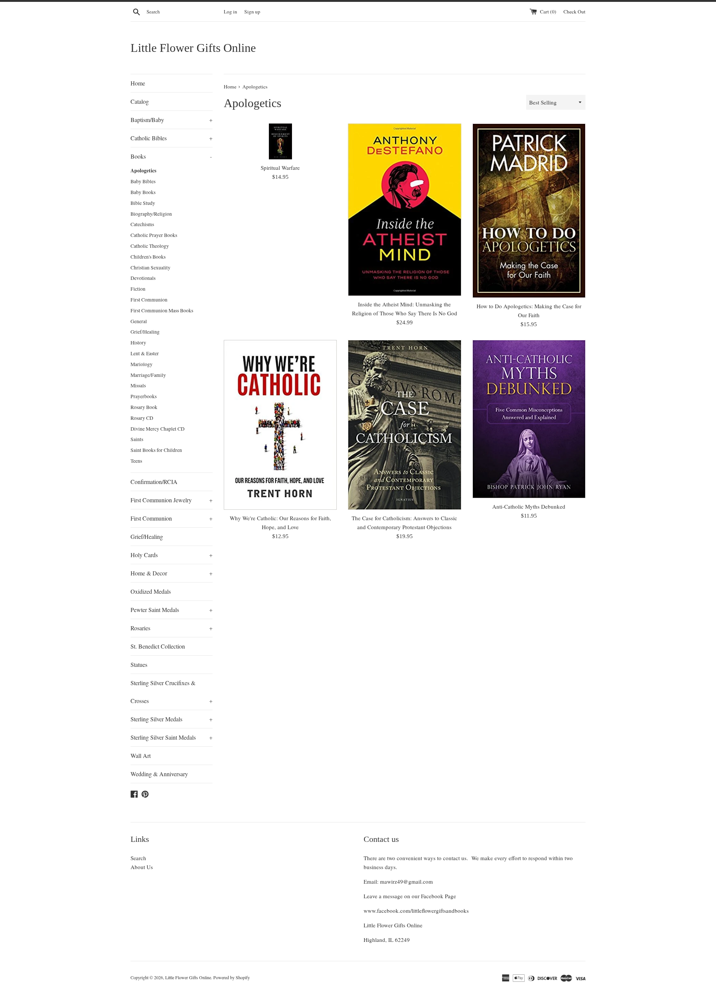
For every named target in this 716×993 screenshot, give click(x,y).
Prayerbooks (144, 396)
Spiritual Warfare (280, 167)
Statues (139, 664)
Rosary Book (144, 407)
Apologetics (143, 170)
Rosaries (172, 628)
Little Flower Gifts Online (193, 47)
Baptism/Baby (172, 120)
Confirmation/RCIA (154, 481)
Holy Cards (172, 555)
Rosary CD (142, 418)
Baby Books (143, 192)
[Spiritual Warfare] (280, 141)
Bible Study (143, 203)
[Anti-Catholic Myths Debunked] (528, 419)
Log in (230, 11)
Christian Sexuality (150, 267)
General (139, 321)
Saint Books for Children (156, 450)
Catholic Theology (150, 246)
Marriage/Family (148, 375)
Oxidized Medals (151, 591)
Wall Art (141, 755)
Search (138, 858)
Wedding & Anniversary (159, 774)
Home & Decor (172, 573)
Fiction (138, 288)
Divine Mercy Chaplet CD (158, 428)
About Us (142, 867)
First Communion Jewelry (172, 500)
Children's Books (148, 256)
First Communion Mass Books (162, 310)
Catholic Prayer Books (154, 235)
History (138, 342)
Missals (138, 385)
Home (138, 83)
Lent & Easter (145, 353)
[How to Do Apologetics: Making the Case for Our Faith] (528, 211)
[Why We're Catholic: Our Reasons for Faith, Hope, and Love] (280, 425)
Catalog (140, 101)
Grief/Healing (145, 331)
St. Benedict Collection (158, 646)
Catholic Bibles (172, 138)
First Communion (149, 299)
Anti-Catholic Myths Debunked (528, 506)
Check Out (574, 11)
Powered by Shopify (231, 977)
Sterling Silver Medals (172, 719)
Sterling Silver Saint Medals (172, 737)
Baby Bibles (143, 181)
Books (171, 156)
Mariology (142, 364)
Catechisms (142, 224)
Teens (136, 461)
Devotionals (143, 278)
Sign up (252, 11)
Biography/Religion (151, 213)
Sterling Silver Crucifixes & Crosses (172, 692)
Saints (137, 439)
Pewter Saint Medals (172, 609)
